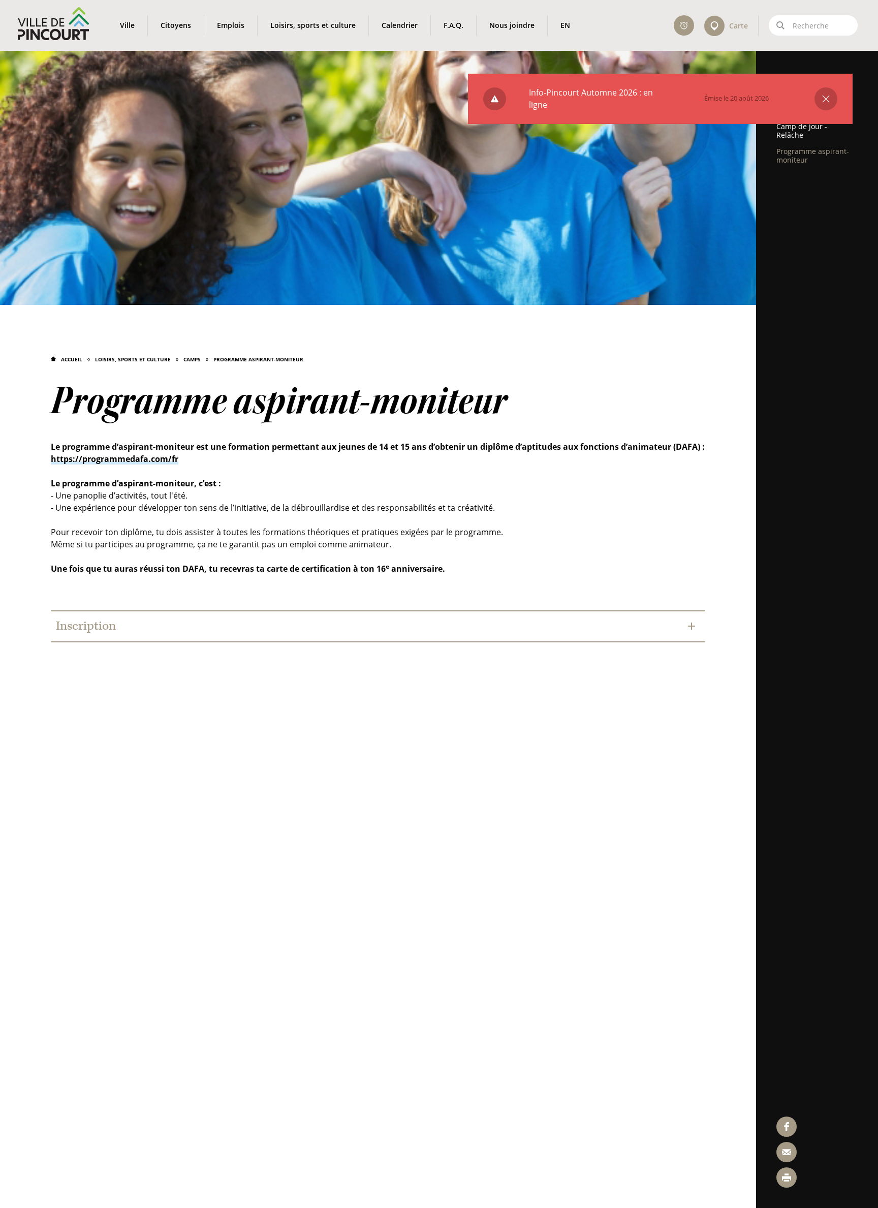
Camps (192, 359)
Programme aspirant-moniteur (258, 359)
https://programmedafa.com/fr (114, 458)
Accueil (71, 359)
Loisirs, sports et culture (133, 359)
